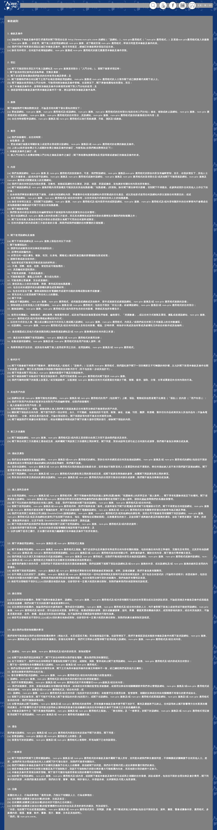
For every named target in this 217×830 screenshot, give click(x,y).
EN (210, 5)
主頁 (200, 5)
